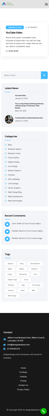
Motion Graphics (14, 170)
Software (11, 285)
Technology (36, 285)
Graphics (34, 269)
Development (35, 263)
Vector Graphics (14, 188)
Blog (10, 145)
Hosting (23, 376)
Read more (13, 51)
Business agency (14, 149)
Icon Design (12, 166)
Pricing (23, 381)
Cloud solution (13, 157)
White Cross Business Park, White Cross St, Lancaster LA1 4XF (26, 339)
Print (35, 274)
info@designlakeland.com (18, 344)
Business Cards (14, 153)
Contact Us (23, 385)
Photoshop (23, 274)
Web (33, 290)
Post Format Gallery (33, 223)
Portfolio (11, 175)
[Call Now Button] (43, 411)
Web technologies (15, 201)
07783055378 (13, 349)
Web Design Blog (15, 192)
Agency (10, 263)
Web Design (12, 296)
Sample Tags (12, 280)
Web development (15, 196)
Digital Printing (13, 162)
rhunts (34, 27)
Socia (26, 280)
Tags (23, 285)
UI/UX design (13, 183)
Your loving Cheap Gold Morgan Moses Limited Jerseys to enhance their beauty (29, 106)
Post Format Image (34, 238)
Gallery (21, 269)
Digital (10, 269)
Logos (10, 274)
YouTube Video (14, 32)
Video (23, 290)
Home (23, 368)
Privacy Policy (23, 389)
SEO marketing (14, 179)
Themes (11, 290)
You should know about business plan (29, 118)
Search (44, 75)
